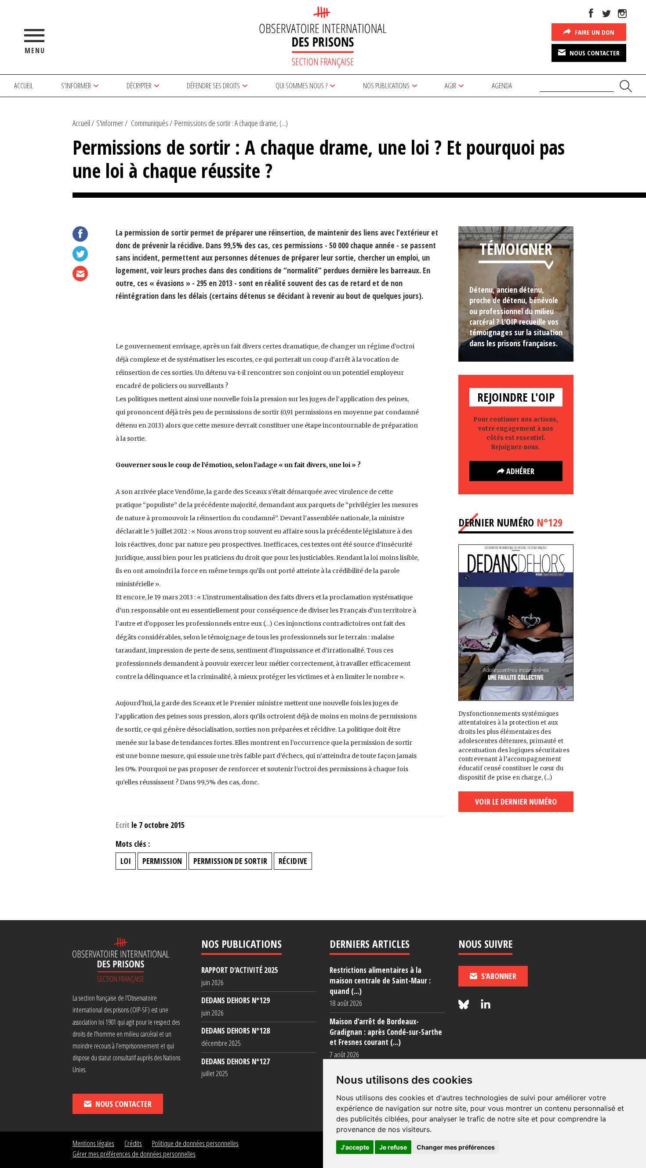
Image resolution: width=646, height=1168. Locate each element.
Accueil (23, 85)
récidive (293, 861)
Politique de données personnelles (195, 1143)
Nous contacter (594, 52)
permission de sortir (230, 861)
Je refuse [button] (393, 1147)
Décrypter (139, 85)
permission (162, 861)
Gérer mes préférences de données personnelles (134, 1154)
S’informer (76, 85)
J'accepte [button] (355, 1147)
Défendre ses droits (213, 85)
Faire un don (593, 32)
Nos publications (386, 85)
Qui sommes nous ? (301, 85)
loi (125, 861)
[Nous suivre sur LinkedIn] (485, 1005)
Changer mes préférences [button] (456, 1147)
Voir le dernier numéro (516, 801)
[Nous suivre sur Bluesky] (465, 1005)
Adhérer (519, 471)
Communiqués (149, 123)
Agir (450, 85)
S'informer (109, 123)
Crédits (133, 1143)
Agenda (502, 85)
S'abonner (497, 976)
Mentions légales (93, 1143)
